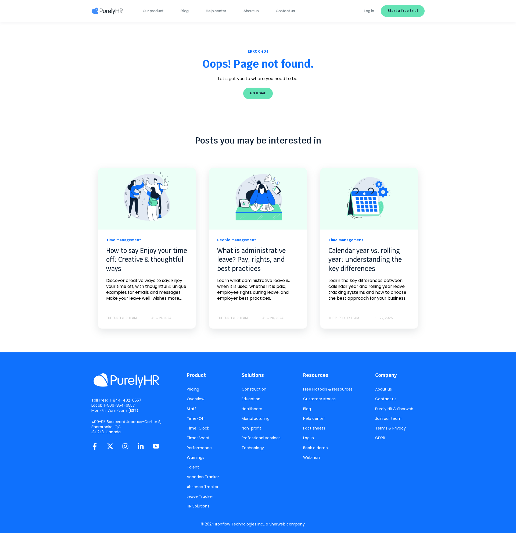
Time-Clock (198, 428)
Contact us (385, 399)
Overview (195, 399)
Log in (308, 438)
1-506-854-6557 (119, 405)
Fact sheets (314, 428)
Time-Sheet (198, 438)
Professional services (261, 438)
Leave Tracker (200, 496)
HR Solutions (198, 506)
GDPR (380, 438)
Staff (191, 409)
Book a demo (315, 448)
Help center (314, 418)
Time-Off (196, 418)
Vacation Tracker (203, 477)
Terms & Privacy (390, 428)
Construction (254, 389)
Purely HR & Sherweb (394, 409)
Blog (307, 409)
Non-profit (251, 428)
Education (251, 399)
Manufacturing (256, 418)
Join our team (388, 418)
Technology (253, 448)
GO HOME (258, 93)
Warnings (195, 457)
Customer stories (319, 399)
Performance (199, 448)
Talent (193, 467)
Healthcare (252, 409)
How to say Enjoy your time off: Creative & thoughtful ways (146, 259)
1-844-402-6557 (125, 400)
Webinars (312, 457)
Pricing (193, 389)
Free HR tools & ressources (328, 389)
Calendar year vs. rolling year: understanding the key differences (365, 259)
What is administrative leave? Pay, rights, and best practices (251, 259)
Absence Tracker (202, 487)
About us (383, 389)
